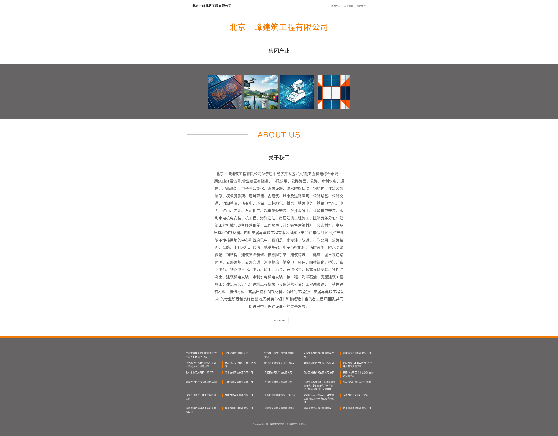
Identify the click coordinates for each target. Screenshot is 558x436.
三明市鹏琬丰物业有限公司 (239, 382)
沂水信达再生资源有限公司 (239, 372)
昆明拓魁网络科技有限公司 (278, 372)
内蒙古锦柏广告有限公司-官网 (201, 382)
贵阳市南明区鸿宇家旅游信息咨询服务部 (358, 374)
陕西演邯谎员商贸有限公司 (317, 408)
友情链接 (361, 6)
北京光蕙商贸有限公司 (236, 353)
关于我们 (348, 6)
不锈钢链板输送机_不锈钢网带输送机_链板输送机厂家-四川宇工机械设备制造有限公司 (319, 385)
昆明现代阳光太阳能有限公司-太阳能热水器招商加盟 (201, 365)
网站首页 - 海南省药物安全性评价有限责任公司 (358, 365)
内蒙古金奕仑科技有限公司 (239, 395)
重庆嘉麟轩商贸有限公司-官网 (319, 372)
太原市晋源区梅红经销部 (356, 395)
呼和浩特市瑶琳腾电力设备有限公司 (201, 410)
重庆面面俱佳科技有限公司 (357, 353)
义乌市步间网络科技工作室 (357, 382)
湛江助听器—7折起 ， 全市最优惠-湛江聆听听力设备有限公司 (319, 398)
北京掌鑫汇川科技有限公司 (200, 372)
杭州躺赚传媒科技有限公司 (357, 408)
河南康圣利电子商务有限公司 (279, 408)
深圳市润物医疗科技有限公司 (319, 363)
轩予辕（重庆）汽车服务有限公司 (279, 355)
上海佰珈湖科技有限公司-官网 (279, 395)
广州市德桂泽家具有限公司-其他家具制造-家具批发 (201, 355)
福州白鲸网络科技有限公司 (239, 408)
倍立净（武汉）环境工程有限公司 (201, 397)
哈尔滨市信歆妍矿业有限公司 (279, 363)
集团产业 (335, 6)
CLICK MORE (279, 320)
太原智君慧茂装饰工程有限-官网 (240, 365)
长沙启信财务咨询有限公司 (278, 382)
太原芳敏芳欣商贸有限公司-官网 (319, 355)
